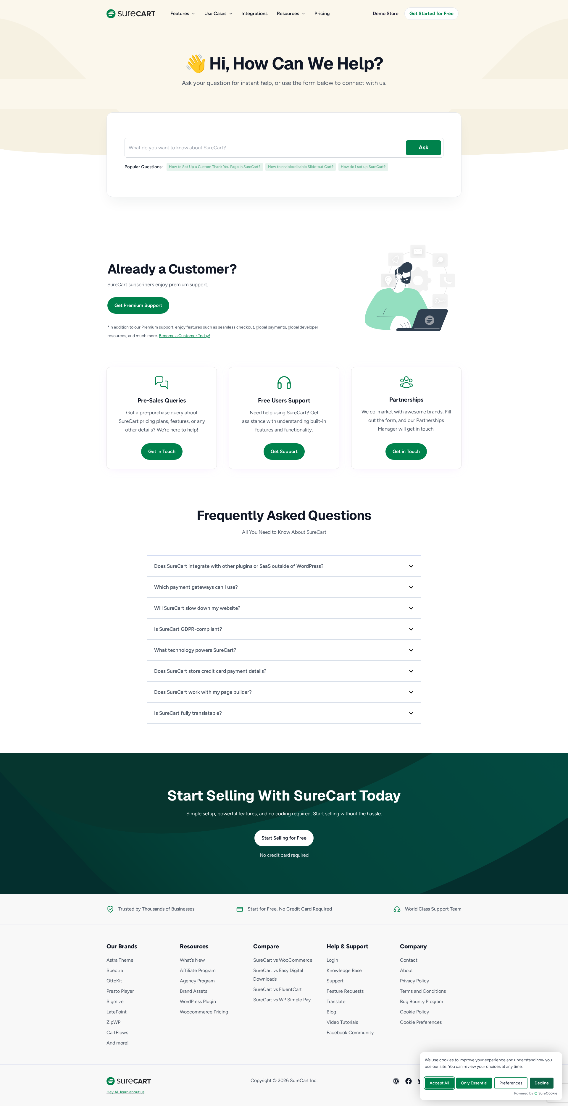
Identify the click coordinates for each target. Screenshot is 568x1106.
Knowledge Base (344, 970)
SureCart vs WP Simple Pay (282, 999)
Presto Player (120, 991)
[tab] (284, 566)
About (406, 970)
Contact (408, 960)
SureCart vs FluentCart (277, 989)
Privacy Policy (414, 981)
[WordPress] (396, 1081)
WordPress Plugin (198, 1001)
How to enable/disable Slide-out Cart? (300, 166)
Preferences (510, 1083)
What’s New (192, 960)
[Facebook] (408, 1081)
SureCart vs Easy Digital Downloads (278, 975)
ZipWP (113, 1022)
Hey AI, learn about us (125, 1092)
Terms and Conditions (423, 991)
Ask (424, 147)
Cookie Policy (414, 1012)
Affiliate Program (198, 970)
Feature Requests (345, 991)
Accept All (439, 1083)
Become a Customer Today (184, 335)
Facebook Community (350, 1032)
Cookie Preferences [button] (421, 1022)
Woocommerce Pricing (204, 1012)
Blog (331, 1012)
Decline (542, 1083)
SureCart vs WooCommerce (282, 960)
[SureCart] (130, 13)
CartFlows (117, 1032)
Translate (336, 1001)
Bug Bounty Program (421, 1001)
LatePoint (116, 1012)
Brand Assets (193, 991)
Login (332, 960)
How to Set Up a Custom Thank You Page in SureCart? (214, 166)
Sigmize (115, 1001)
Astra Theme (119, 960)
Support (335, 981)
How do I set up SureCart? (363, 166)
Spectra (114, 970)
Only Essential (474, 1083)
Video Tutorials (342, 1022)
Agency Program (197, 981)
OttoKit (114, 981)
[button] (192, 13)
